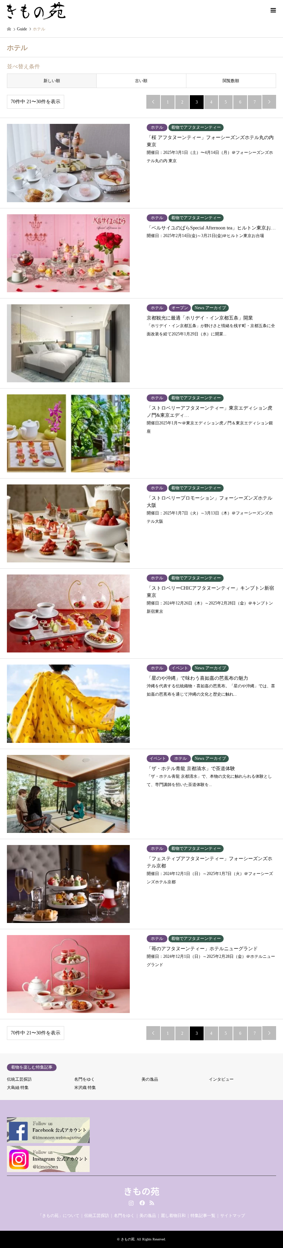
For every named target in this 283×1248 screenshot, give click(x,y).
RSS (151, 1202)
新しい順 (51, 80)
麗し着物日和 (173, 1215)
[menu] (272, 10)
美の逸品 (150, 1079)
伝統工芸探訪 (19, 1079)
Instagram (131, 1202)
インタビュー (221, 1079)
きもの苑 (141, 1191)
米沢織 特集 (85, 1087)
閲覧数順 (231, 80)
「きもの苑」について (58, 1215)
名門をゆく (84, 1079)
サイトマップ (232, 1215)
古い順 (141, 80)
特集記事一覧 (203, 1215)
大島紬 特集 (18, 1087)
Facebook (141, 1202)
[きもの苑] (36, 10)
